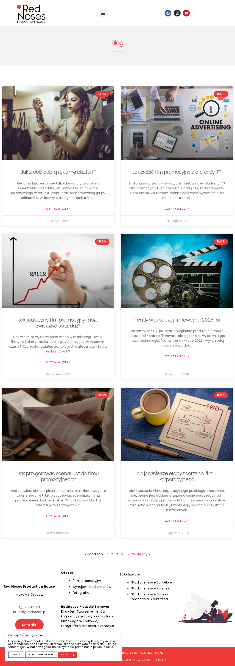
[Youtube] (186, 13)
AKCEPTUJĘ (67, 654)
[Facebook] (168, 13)
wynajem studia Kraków (92, 586)
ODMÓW (16, 654)
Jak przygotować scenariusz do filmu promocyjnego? (58, 476)
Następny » (141, 554)
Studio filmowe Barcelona (152, 582)
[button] (103, 13)
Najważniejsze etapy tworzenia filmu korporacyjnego (176, 476)
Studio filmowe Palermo (150, 588)
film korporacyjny (87, 580)
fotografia (81, 592)
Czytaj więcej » (58, 209)
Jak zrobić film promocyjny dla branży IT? (176, 172)
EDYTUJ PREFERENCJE (41, 654)
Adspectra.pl (151, 652)
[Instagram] (177, 13)
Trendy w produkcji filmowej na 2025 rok (177, 319)
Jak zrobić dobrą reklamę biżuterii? (58, 172)
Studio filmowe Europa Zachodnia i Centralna (149, 596)
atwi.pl (161, 660)
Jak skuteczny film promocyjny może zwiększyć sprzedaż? (58, 322)
